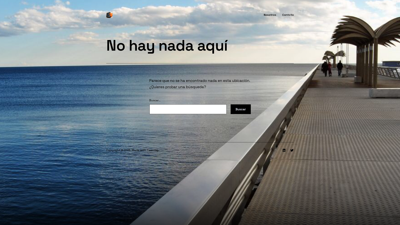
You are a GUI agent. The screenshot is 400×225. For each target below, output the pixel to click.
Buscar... (154, 100)
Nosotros (270, 15)
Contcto (288, 15)
